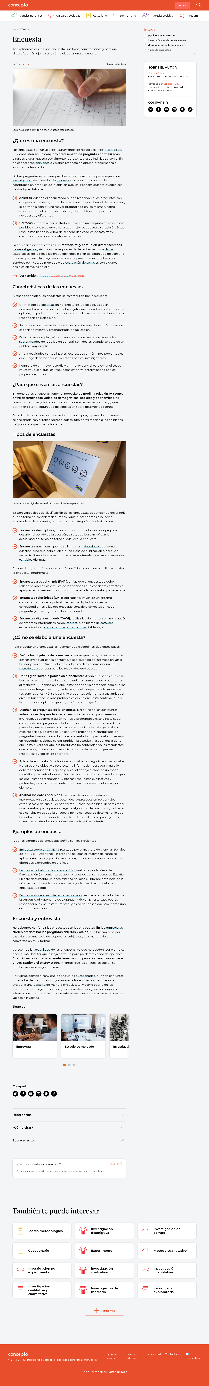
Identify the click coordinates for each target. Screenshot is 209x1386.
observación (50, 304)
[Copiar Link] (54, 1094)
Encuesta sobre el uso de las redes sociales (50, 895)
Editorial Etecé (156, 73)
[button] (64, 1065)
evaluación (73, 262)
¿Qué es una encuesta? (161, 35)
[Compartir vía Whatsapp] (46, 1094)
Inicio (16, 29)
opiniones (42, 162)
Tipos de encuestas (159, 50)
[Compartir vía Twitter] (15, 1094)
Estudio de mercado (79, 1046)
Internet (71, 623)
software (107, 623)
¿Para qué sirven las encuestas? (167, 45)
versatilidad (41, 949)
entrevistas (114, 927)
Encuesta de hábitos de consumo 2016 (47, 870)
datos (109, 249)
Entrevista (23, 1046)
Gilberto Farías (171, 83)
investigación (22, 180)
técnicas (98, 723)
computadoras (55, 627)
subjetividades (29, 341)
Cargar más (108, 1310)
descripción (92, 546)
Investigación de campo (130, 1046)
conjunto (96, 223)
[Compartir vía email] (31, 1094)
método (68, 245)
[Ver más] (195, 53)
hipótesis (63, 180)
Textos (25, 29)
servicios (93, 262)
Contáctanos (173, 1354)
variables (25, 559)
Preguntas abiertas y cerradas (62, 275)
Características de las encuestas (167, 40)
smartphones (77, 627)
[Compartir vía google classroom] (38, 1094)
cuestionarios (85, 975)
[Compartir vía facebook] (23, 1094)
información (112, 149)
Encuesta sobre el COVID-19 (39, 849)
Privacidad (154, 1354)
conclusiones (105, 258)
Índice (182, 5)
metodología (28, 668)
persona (39, 984)
